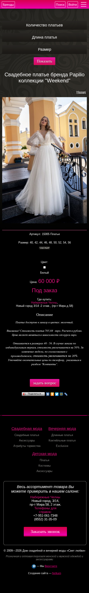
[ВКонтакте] (48, 394)
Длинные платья (62, 435)
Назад (81, 92)
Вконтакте (51, 566)
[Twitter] (57, 394)
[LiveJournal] (66, 394)
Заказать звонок (45, 531)
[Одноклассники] (52, 394)
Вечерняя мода (62, 428)
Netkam (56, 573)
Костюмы (44, 465)
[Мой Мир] (61, 394)
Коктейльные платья (62, 440)
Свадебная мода (26, 428)
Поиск (60, 4)
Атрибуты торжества (26, 446)
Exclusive (62, 446)
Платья (44, 460)
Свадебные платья (26, 435)
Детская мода (44, 454)
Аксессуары (27, 440)
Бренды (8, 4)
